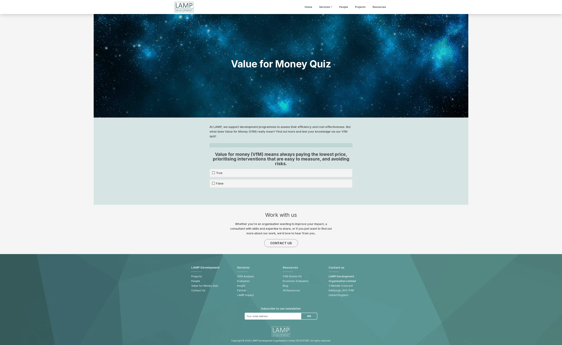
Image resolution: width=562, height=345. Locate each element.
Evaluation (243, 281)
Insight (241, 285)
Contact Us (198, 290)
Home (308, 7)
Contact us (281, 243)
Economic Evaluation (295, 281)
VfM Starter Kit (292, 276)
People (343, 7)
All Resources (291, 290)
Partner (241, 290)
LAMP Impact (245, 295)
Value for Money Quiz (204, 285)
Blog (285, 285)
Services (324, 7)
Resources (379, 7)
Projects (360, 7)
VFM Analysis (245, 276)
